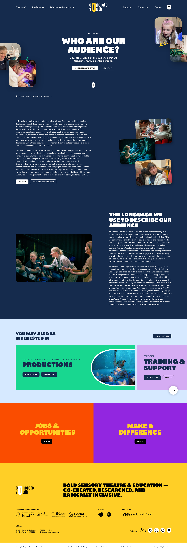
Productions (38, 7)
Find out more (31, 374)
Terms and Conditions (37, 547)
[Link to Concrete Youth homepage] (98, 7)
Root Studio (167, 547)
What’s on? (21, 7)
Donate (140, 441)
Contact (158, 7)
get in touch (49, 374)
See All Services (162, 336)
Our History (107, 68)
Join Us (47, 441)
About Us (127, 7)
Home (21, 96)
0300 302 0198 (46, 530)
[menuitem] (21, 7)
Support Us (143, 7)
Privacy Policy (21, 547)
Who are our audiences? (43, 96)
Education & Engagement (62, 7)
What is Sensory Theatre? (43, 182)
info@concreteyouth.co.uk (50, 532)
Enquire (168, 378)
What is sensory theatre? (85, 68)
